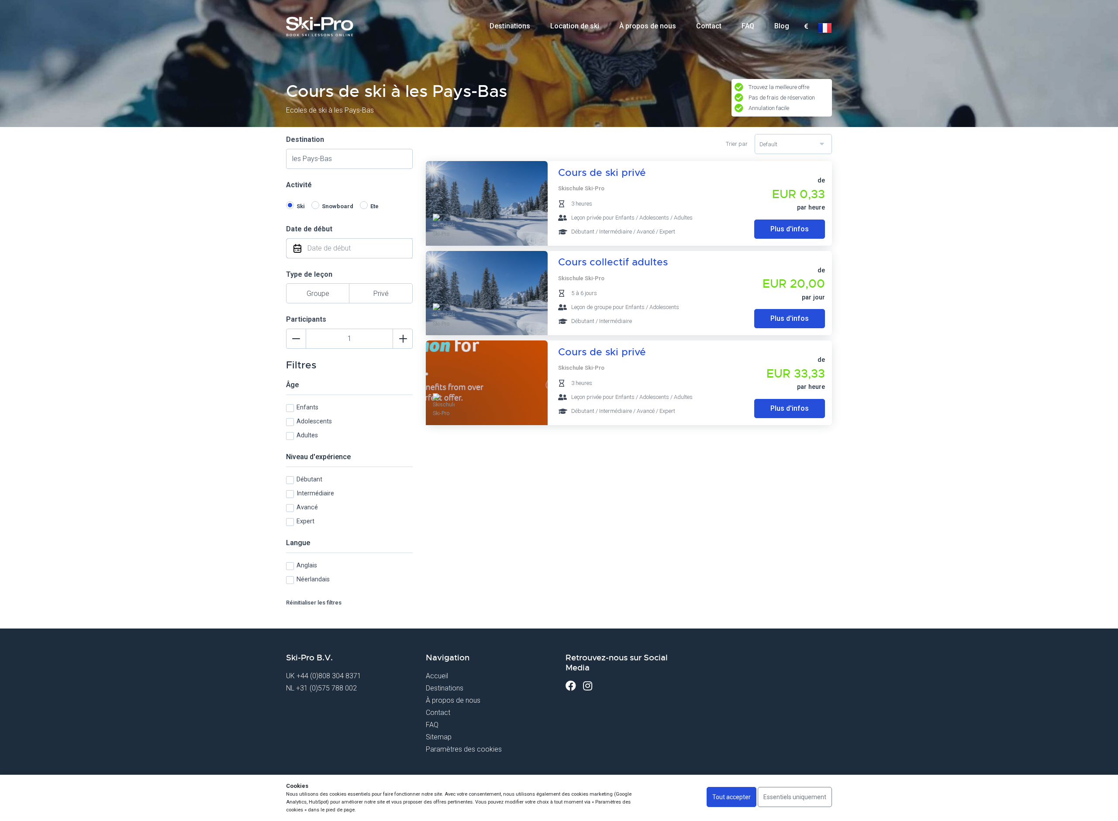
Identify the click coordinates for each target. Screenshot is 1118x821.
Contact (708, 26)
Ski (301, 206)
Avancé (307, 507)
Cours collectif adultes (613, 262)
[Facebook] (571, 685)
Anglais (307, 565)
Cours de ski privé (602, 172)
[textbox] (806, 27)
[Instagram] (587, 685)
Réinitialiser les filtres (314, 602)
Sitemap (439, 737)
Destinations (510, 26)
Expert (305, 521)
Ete (374, 206)
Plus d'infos (789, 229)
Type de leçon (309, 274)
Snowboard (337, 206)
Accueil (437, 676)
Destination (305, 139)
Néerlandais (313, 579)
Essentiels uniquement (794, 797)
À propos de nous (647, 26)
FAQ (748, 26)
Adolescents (314, 421)
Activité (299, 185)
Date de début (309, 229)
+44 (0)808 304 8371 (329, 676)
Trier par (737, 144)
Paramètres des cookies (464, 749)
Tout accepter (731, 797)
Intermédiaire (315, 493)
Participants (306, 319)
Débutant (309, 479)
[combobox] (806, 27)
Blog (781, 26)
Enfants (307, 407)
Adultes (307, 435)
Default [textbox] (768, 144)
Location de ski (574, 26)
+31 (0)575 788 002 (326, 688)
